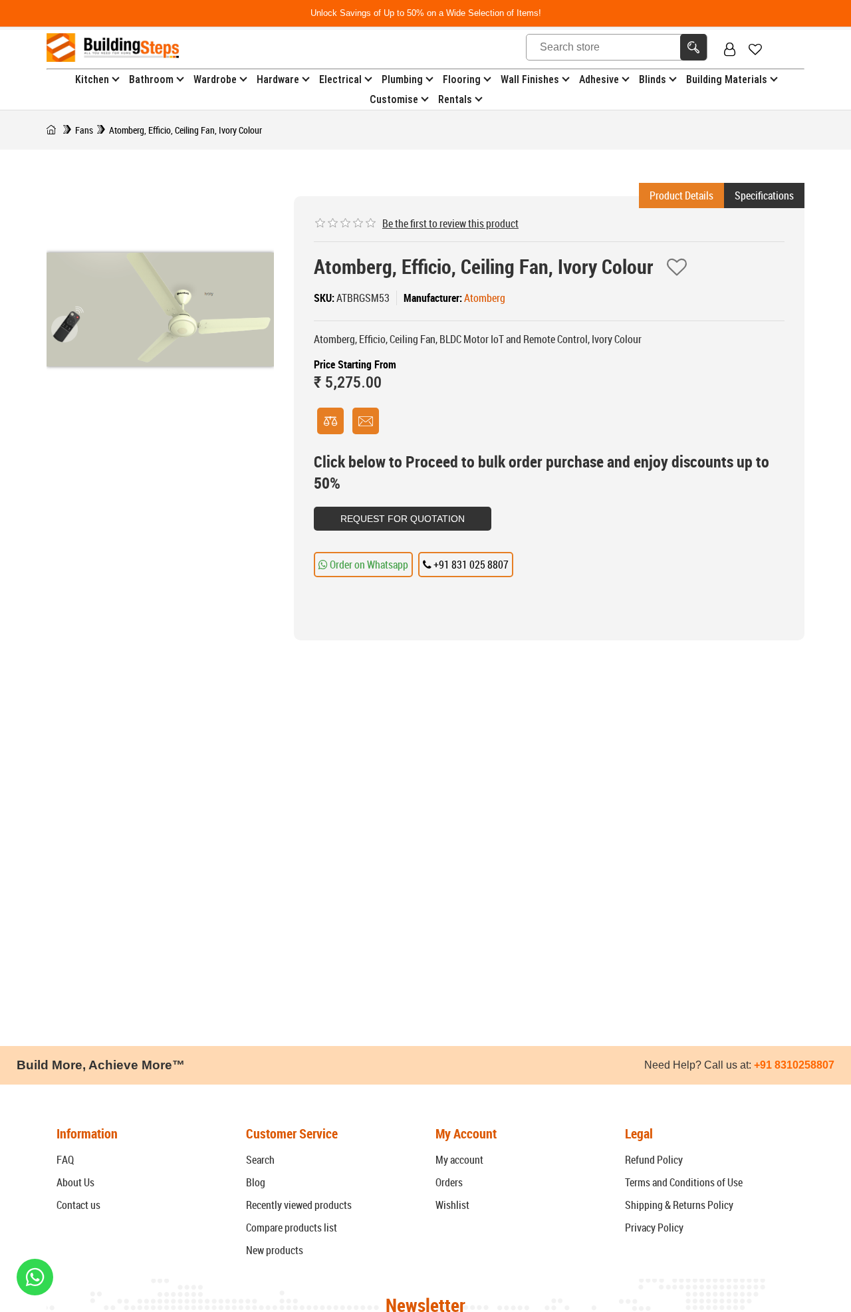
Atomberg (484, 298)
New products (274, 1250)
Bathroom (151, 79)
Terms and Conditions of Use (684, 1182)
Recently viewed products (299, 1205)
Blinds (652, 79)
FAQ (65, 1159)
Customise (394, 99)
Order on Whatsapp (368, 564)
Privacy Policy (654, 1227)
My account (459, 1159)
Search (260, 1159)
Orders (449, 1182)
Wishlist (452, 1205)
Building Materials (726, 79)
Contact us (78, 1205)
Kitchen (92, 79)
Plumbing (402, 79)
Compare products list (291, 1227)
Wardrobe (215, 79)
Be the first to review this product (450, 223)
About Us (75, 1182)
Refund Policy (654, 1159)
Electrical (340, 79)
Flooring (462, 79)
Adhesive (599, 79)
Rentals (455, 99)
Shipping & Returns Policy (679, 1205)
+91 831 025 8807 (470, 564)
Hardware (278, 79)
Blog (255, 1182)
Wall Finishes (530, 79)
